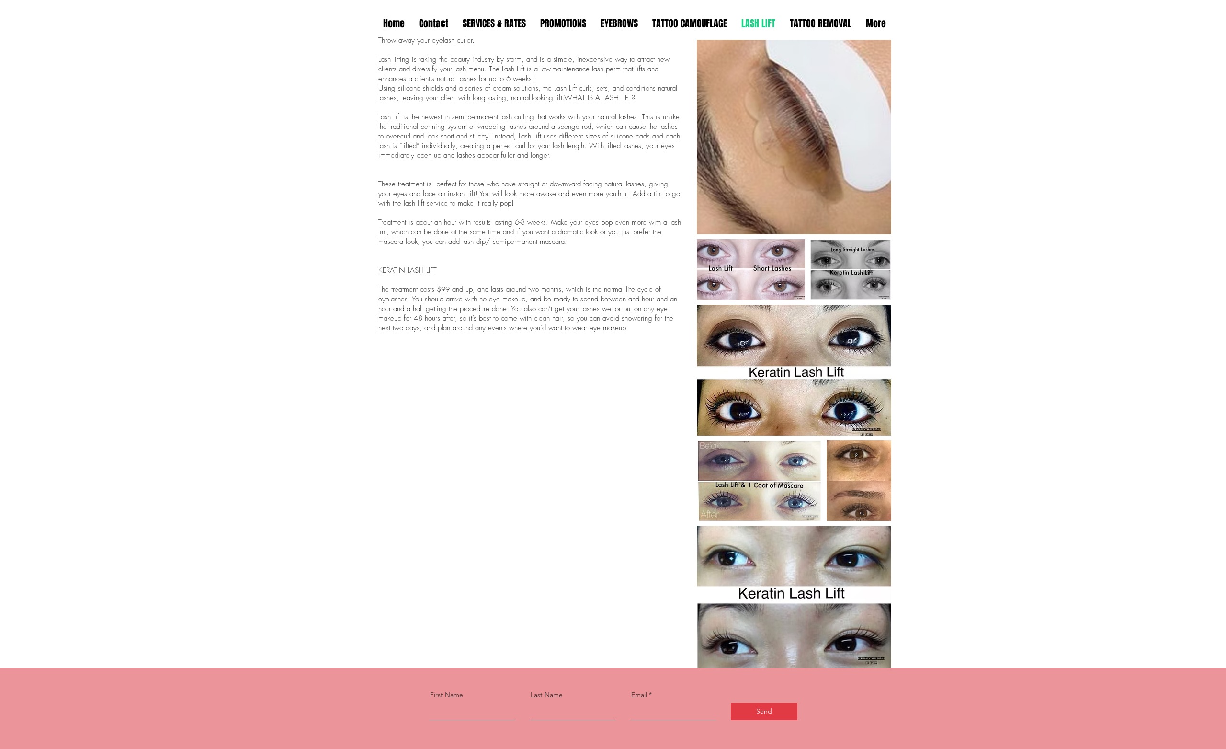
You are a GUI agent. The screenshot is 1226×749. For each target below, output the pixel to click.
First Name (446, 694)
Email (639, 694)
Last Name (547, 694)
